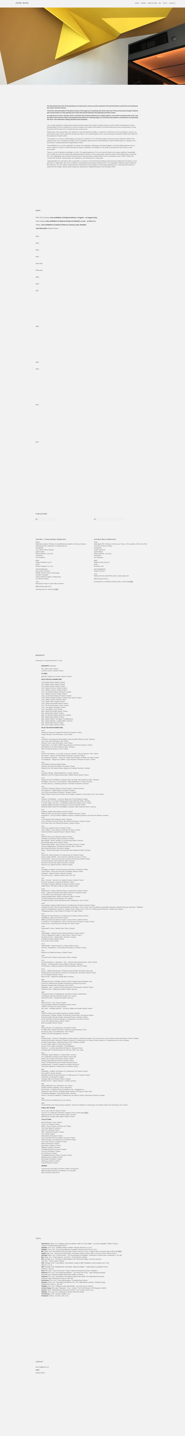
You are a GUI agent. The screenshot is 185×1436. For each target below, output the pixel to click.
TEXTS (165, 3)
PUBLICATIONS (152, 3)
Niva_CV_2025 (57, 660)
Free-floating (40, 221)
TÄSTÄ (64, 1245)
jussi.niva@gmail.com (42, 1367)
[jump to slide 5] (95, 82)
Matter (38, 225)
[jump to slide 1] (87, 82)
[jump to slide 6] (97, 82)
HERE (56, 589)
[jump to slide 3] (91, 82)
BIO (160, 3)
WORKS (143, 3)
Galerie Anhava (53, 228)
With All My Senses (42, 217)
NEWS (137, 3)
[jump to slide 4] (93, 82)
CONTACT (172, 3)
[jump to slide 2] (89, 82)
